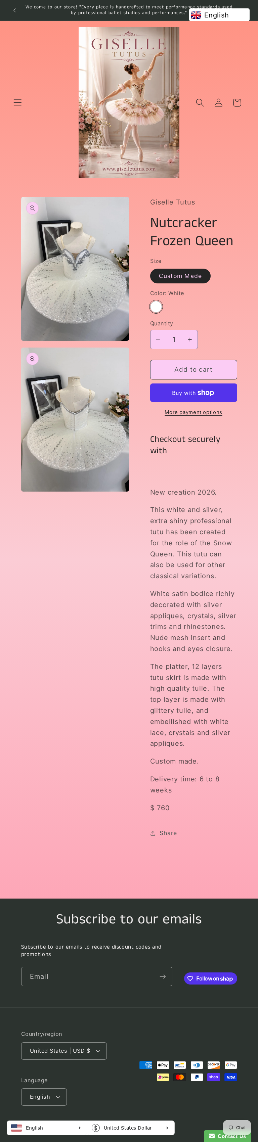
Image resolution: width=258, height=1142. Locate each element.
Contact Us (230, 1136)
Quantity (161, 323)
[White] (156, 307)
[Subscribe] (163, 976)
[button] (17, 102)
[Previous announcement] (14, 10)
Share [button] (168, 832)
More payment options (193, 412)
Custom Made (180, 275)
